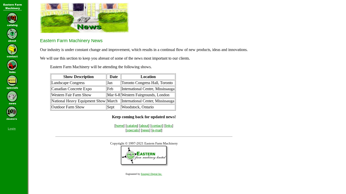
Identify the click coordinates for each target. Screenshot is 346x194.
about (144, 126)
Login (12, 128)
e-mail (156, 130)
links (168, 126)
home (120, 126)
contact (156, 126)
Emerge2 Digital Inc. (151, 174)
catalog (132, 126)
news (145, 130)
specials (133, 130)
